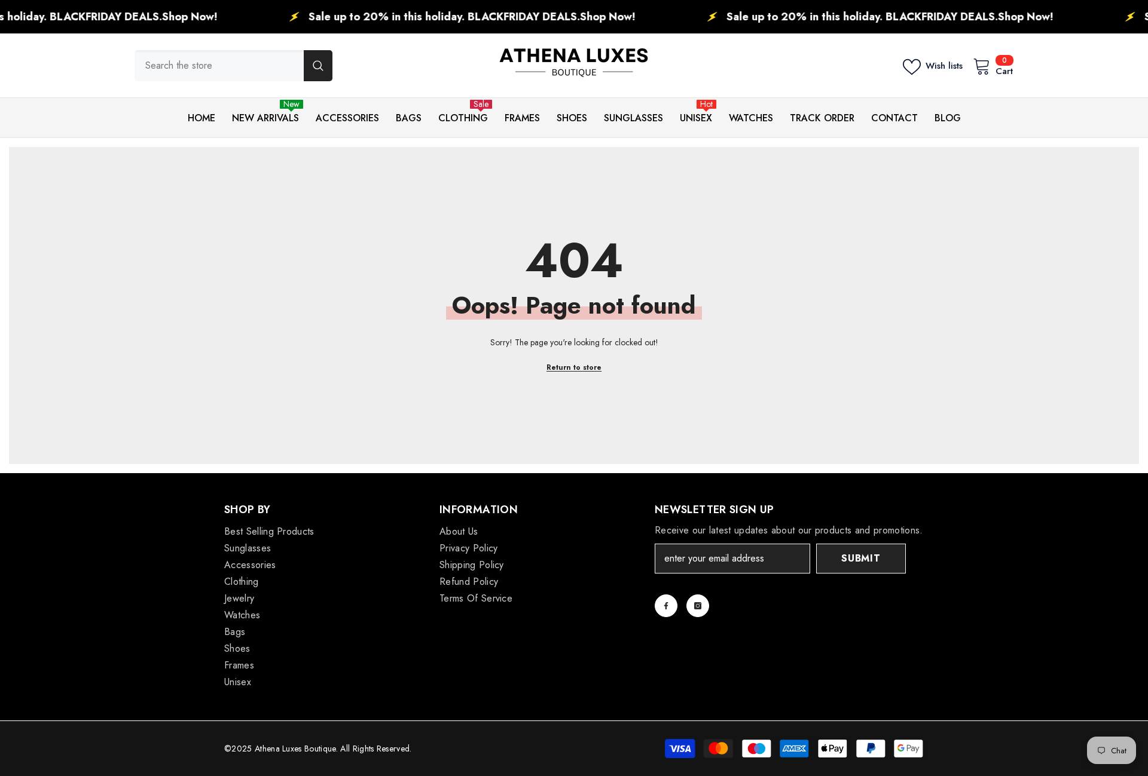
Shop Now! (156, 16)
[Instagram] (697, 605)
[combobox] (219, 65)
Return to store (574, 367)
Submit (861, 558)
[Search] (233, 65)
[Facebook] (666, 605)
